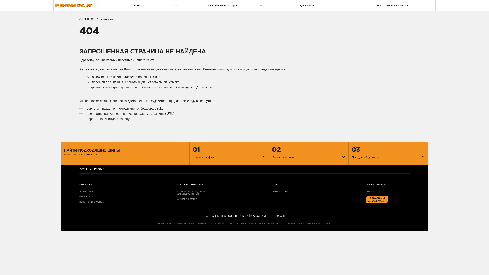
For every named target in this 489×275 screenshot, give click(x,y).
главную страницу (117, 119)
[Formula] (74, 5)
